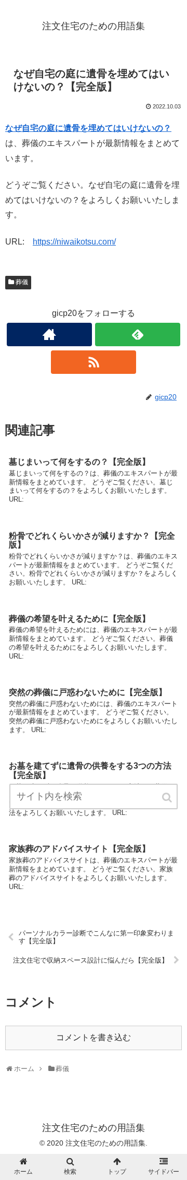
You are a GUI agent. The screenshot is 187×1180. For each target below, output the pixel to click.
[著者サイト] (49, 334)
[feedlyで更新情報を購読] (137, 334)
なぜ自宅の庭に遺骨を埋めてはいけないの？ (88, 128)
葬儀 (22, 282)
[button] (168, 797)
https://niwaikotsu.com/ (74, 241)
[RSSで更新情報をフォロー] (93, 362)
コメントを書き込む (93, 1037)
